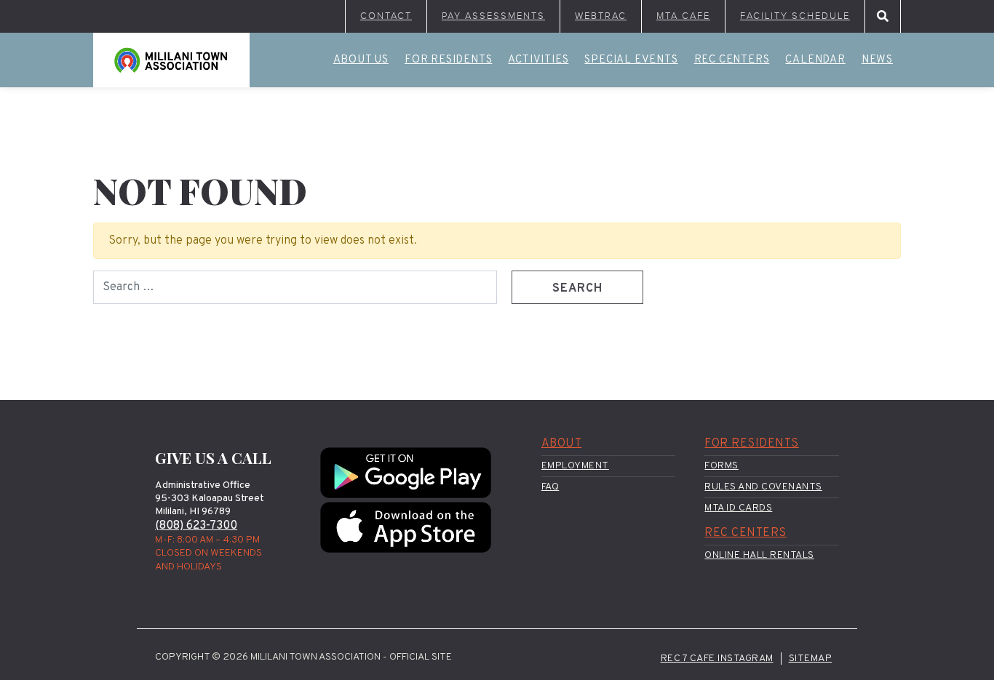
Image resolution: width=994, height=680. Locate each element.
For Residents (448, 60)
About (561, 443)
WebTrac (601, 16)
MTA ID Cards (738, 508)
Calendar (815, 60)
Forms (721, 466)
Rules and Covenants (763, 487)
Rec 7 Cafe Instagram (717, 658)
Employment (575, 466)
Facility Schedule (795, 16)
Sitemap (810, 658)
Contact (386, 16)
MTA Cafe (683, 16)
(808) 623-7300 (196, 526)
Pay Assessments (493, 16)
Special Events (630, 60)
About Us (361, 60)
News (877, 60)
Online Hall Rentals (759, 555)
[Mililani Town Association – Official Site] (171, 60)
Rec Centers (732, 60)
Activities (538, 60)
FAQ (550, 487)
